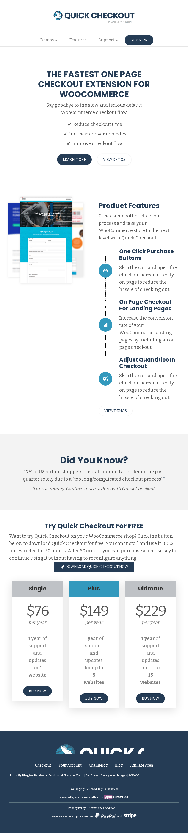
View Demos (114, 159)
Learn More (74, 159)
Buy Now (139, 40)
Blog (119, 765)
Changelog (98, 765)
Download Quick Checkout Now (96, 566)
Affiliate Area (141, 765)
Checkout (43, 765)
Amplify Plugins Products (28, 775)
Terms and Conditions (103, 808)
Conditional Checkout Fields (66, 775)
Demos (47, 39)
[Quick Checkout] (94, 748)
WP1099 (134, 775)
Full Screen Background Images (106, 775)
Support (106, 39)
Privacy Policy (77, 808)
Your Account (70, 765)
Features (77, 39)
